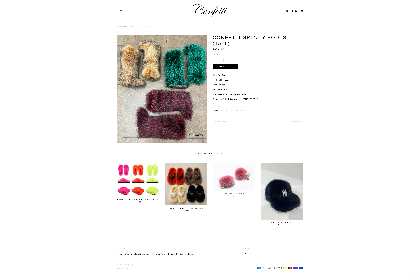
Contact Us (189, 254)
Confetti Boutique (128, 265)
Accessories (127, 27)
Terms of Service (175, 254)
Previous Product (220, 121)
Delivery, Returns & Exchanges (138, 254)
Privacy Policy (160, 254)
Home (119, 27)
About (119, 254)
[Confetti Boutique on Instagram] (287, 11)
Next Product (295, 122)
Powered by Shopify (122, 268)
